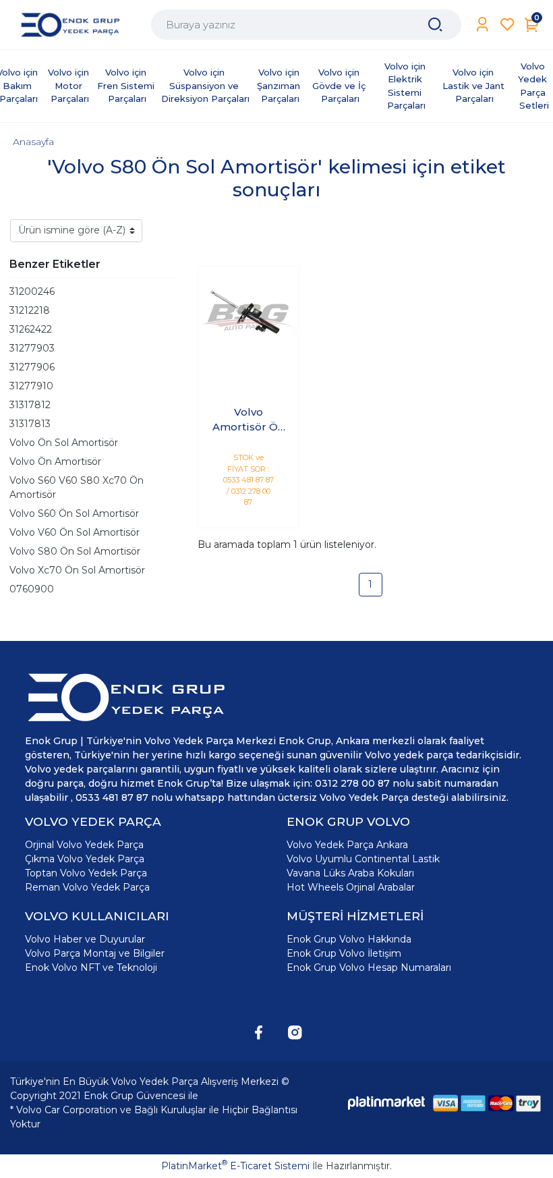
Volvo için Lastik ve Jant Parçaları (474, 85)
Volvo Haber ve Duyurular (85, 939)
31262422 (30, 329)
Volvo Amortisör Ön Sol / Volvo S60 (248, 420)
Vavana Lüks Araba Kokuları (350, 873)
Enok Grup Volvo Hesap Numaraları (369, 967)
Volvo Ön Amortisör (55, 461)
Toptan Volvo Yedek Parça (86, 873)
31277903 (32, 348)
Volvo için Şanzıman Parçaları (280, 85)
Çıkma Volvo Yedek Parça (84, 859)
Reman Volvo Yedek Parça (87, 887)
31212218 (29, 310)
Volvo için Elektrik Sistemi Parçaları (406, 86)
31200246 (32, 291)
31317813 (30, 424)
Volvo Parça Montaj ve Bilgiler (95, 953)
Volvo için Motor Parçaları (70, 85)
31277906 (32, 367)
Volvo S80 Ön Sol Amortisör (74, 551)
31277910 (31, 386)
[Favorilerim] (507, 24)
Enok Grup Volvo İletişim (344, 953)
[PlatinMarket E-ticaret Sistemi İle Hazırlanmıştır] (386, 1103)
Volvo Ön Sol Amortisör (63, 443)
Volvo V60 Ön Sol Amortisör (74, 532)
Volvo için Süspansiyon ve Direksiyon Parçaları (205, 85)
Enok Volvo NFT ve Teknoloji (91, 967)
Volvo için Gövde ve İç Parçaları (340, 85)
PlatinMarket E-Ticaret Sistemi (235, 1166)
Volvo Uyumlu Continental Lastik (363, 859)
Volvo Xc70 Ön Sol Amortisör (77, 570)
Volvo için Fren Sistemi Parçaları (127, 85)
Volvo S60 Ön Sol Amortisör (74, 513)
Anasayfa (33, 142)
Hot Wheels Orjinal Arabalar (351, 887)
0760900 (31, 589)
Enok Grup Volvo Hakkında (349, 939)
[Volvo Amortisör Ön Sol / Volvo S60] (248, 317)
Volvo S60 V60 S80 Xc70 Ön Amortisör (76, 487)
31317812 (30, 405)
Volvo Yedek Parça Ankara (347, 845)
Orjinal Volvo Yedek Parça (84, 845)
